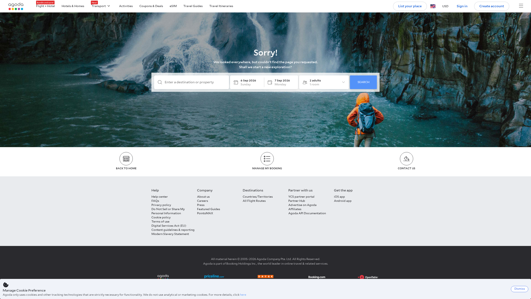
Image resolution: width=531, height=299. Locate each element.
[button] (433, 6)
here (243, 294)
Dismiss (519, 288)
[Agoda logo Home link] (16, 6)
